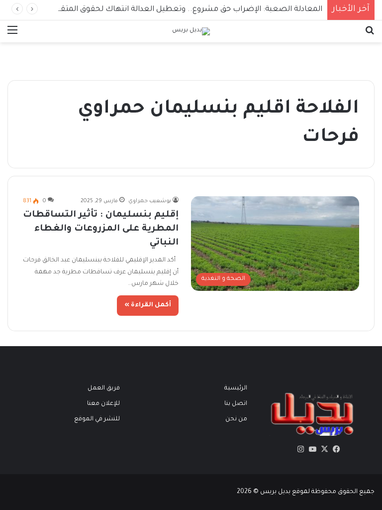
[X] (324, 449)
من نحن (236, 419)
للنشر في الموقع (97, 419)
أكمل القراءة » (147, 305)
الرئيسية (235, 388)
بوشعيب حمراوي (149, 201)
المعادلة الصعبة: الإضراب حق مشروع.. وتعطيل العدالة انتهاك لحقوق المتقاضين (181, 9)
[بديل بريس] (191, 31)
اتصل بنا (235, 403)
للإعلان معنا (103, 403)
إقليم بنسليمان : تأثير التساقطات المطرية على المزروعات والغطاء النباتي (101, 229)
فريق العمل (104, 388)
